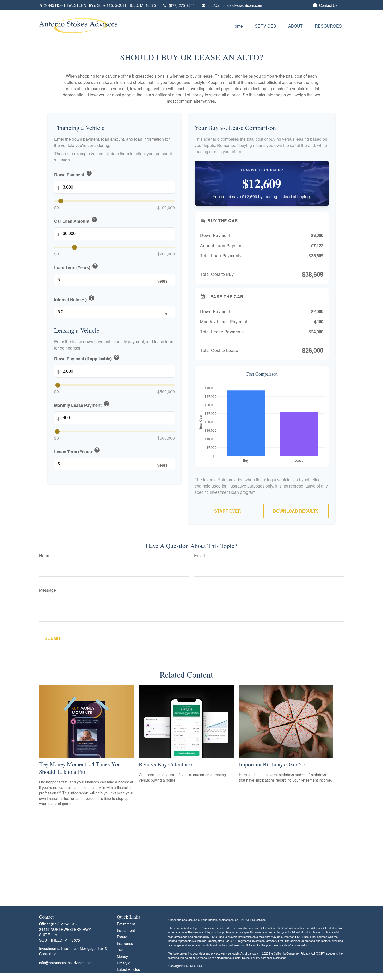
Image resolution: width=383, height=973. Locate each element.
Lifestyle (123, 962)
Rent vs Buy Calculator (165, 764)
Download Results (296, 511)
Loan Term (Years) (76, 266)
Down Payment (73, 174)
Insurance (125, 943)
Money (122, 956)
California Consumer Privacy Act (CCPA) (299, 953)
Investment (126, 930)
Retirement (126, 923)
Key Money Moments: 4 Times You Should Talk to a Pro (80, 767)
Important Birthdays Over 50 (272, 764)
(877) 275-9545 (182, 5)
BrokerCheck (258, 920)
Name (44, 555)
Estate (122, 936)
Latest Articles (128, 969)
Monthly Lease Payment (82, 404)
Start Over (227, 511)
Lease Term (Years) (77, 450)
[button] (237, 25)
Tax (120, 949)
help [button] (89, 173)
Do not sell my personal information (264, 958)
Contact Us (328, 5)
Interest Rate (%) (74, 299)
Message (47, 590)
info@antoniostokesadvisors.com (235, 5)
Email (199, 555)
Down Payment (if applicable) (87, 358)
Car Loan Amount (75, 220)
